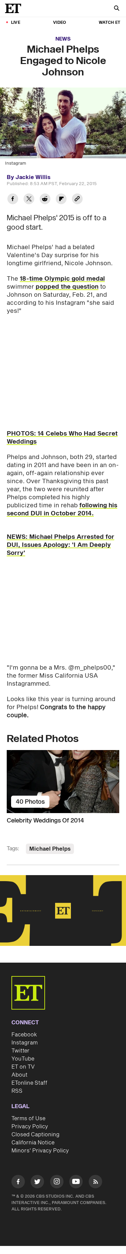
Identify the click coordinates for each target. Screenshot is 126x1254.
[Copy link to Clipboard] (77, 200)
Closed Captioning (35, 1135)
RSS (17, 1091)
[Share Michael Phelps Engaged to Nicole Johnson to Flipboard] (61, 200)
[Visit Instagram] (57, 1183)
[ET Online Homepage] (15, 8)
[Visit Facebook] (18, 1183)
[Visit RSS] (95, 1183)
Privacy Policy (29, 1127)
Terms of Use (28, 1119)
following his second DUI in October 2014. (62, 509)
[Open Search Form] (116, 8)
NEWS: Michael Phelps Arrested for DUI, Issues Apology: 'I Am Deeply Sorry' (60, 545)
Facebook (24, 1035)
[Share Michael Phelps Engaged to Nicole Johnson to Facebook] (13, 200)
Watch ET (109, 22)
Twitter (20, 1051)
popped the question (67, 286)
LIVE (15, 22)
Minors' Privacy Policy (40, 1151)
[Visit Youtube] (76, 1181)
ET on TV (23, 1067)
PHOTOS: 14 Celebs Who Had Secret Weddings (62, 437)
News (63, 39)
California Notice (32, 1143)
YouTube (22, 1059)
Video (59, 22)
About (19, 1075)
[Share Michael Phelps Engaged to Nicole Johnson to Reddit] (45, 200)
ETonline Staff (29, 1083)
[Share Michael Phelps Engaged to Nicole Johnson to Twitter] (29, 200)
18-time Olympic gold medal (62, 278)
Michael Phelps (50, 849)
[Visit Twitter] (37, 1183)
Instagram (24, 1043)
